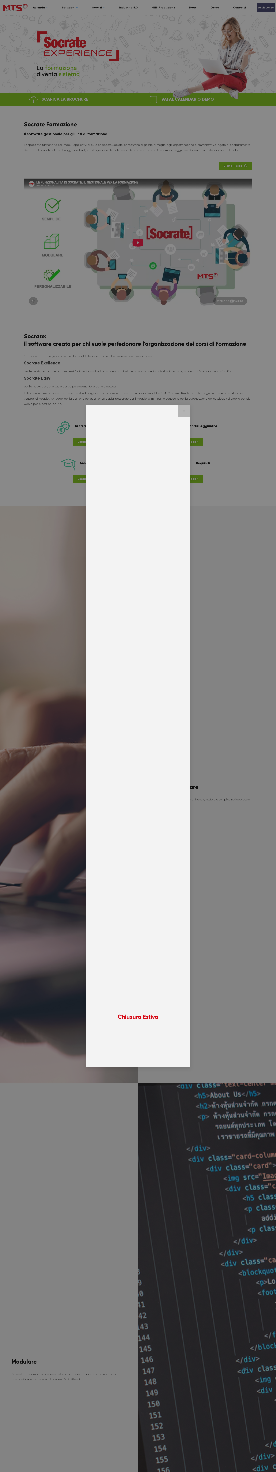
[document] (138, 736)
